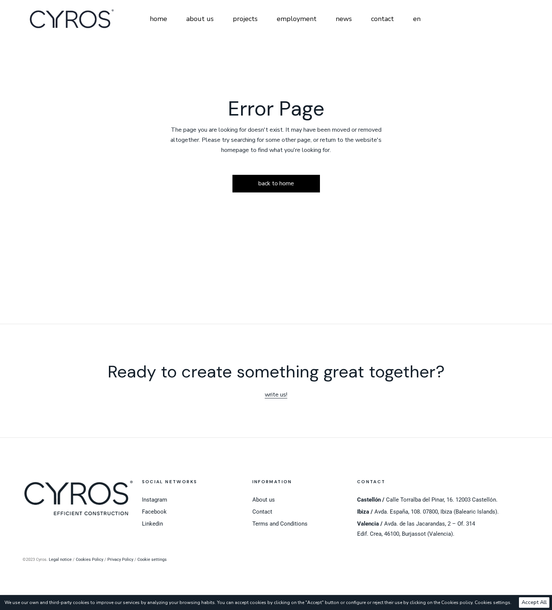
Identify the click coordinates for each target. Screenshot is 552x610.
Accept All (534, 602)
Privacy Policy (120, 559)
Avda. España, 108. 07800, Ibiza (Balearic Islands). (428, 511)
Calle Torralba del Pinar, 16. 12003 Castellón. (427, 499)
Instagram (154, 499)
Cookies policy (456, 602)
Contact (262, 511)
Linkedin (152, 523)
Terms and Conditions (280, 523)
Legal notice (60, 559)
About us (263, 499)
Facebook (154, 511)
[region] (276, 602)
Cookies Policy (89, 559)
